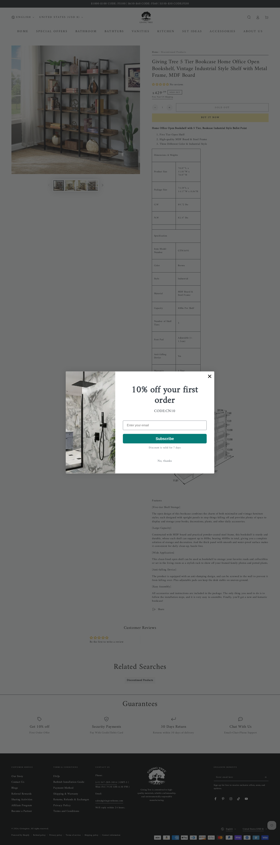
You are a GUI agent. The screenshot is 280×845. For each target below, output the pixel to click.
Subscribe (165, 439)
